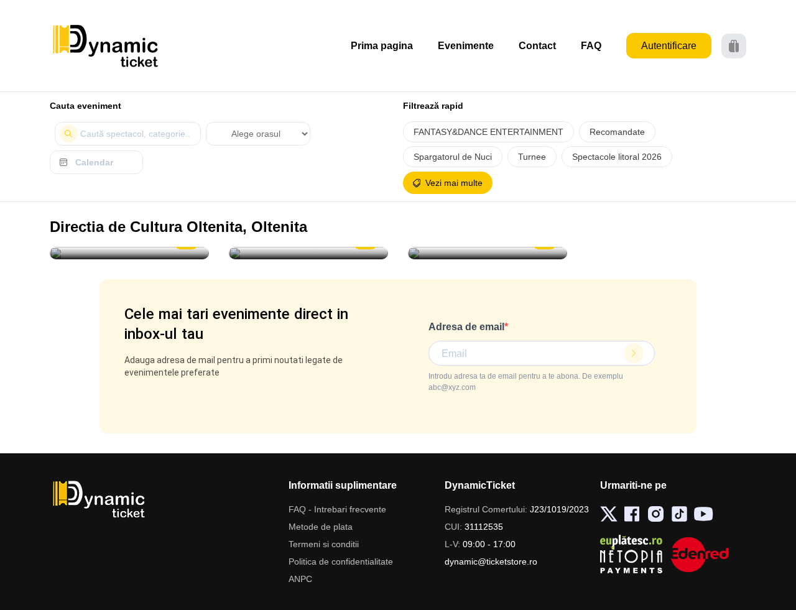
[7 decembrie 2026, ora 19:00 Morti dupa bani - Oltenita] (487, 253)
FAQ (591, 45)
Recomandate (617, 132)
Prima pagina (382, 45)
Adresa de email (466, 326)
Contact (537, 45)
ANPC (300, 579)
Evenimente (466, 45)
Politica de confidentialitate (341, 561)
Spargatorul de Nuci (453, 157)
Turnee (532, 157)
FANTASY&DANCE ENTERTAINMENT (488, 132)
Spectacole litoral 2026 (617, 157)
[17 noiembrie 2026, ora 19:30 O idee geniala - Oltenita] (308, 253)
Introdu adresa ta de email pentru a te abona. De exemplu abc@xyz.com (525, 382)
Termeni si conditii (324, 544)
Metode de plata (321, 527)
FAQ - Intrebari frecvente (337, 509)
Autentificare (668, 45)
